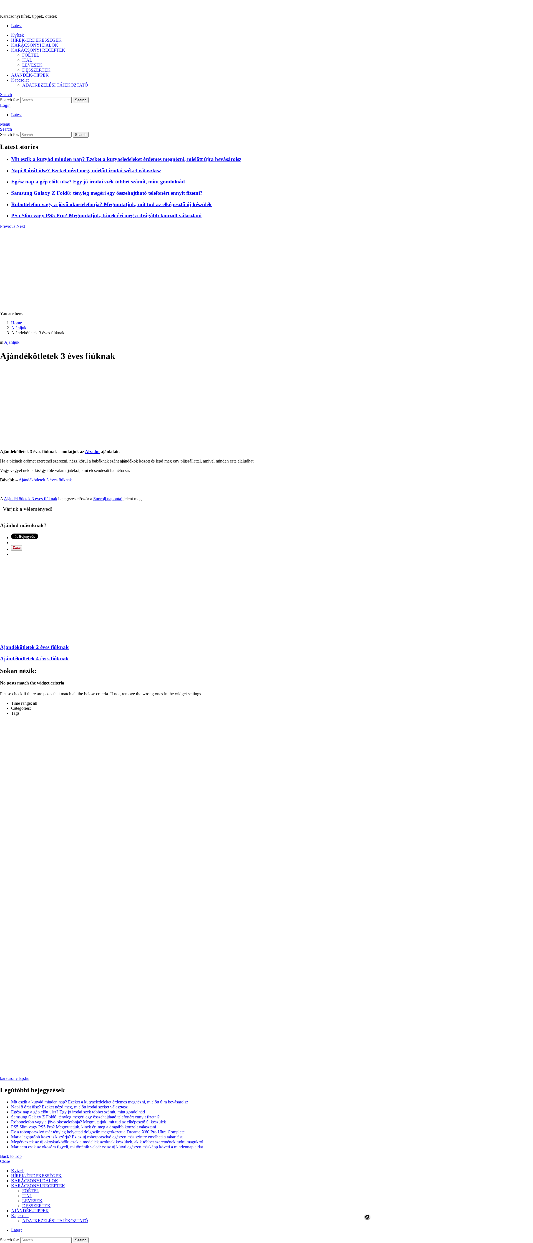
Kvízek (17, 35)
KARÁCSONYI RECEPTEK (38, 50)
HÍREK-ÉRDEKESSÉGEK (36, 40)
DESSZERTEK (36, 70)
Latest (16, 25)
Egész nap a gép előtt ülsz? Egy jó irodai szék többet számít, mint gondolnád (98, 182)
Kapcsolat (20, 80)
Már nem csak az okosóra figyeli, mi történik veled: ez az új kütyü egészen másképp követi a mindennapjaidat (107, 1147)
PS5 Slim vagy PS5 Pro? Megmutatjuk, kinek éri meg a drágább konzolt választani (106, 215)
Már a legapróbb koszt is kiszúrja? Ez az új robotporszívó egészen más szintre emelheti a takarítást (96, 1137)
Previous (7, 226)
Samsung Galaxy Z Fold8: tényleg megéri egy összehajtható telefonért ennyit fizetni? (107, 193)
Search (80, 100)
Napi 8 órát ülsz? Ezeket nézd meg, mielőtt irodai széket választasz (86, 170)
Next (20, 226)
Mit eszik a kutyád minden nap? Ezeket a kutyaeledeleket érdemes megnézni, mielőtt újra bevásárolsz (126, 159)
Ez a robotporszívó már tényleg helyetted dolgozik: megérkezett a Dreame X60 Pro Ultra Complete (98, 1132)
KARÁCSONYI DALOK (34, 45)
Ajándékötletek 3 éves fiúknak (45, 480)
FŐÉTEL (30, 55)
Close (5, 1161)
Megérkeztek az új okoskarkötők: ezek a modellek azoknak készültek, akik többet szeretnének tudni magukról (107, 1142)
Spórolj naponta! (107, 498)
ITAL (27, 60)
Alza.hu (92, 451)
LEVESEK (32, 65)
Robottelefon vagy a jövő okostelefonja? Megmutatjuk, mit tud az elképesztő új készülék (111, 204)
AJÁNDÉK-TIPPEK (30, 75)
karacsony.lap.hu (14, 1078)
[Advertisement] (266, 268)
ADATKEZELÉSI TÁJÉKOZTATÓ (55, 85)
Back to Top (11, 1156)
